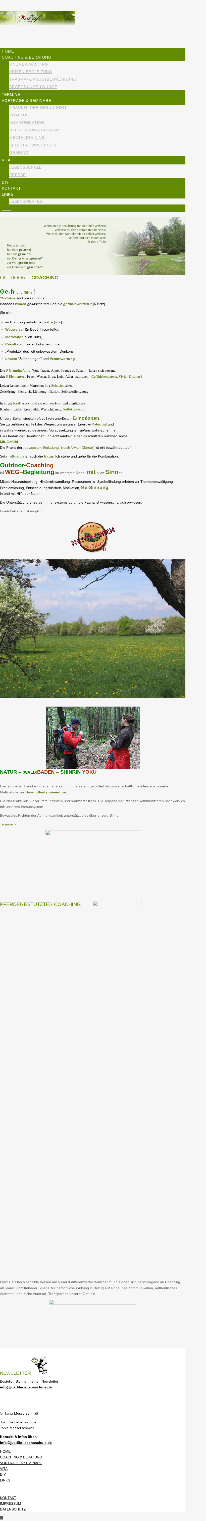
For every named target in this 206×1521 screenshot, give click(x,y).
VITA (4, 1469)
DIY (3, 1474)
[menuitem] (93, 51)
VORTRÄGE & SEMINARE (21, 1463)
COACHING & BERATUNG (21, 1457)
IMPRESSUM (10, 1503)
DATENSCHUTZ (13, 1509)
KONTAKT (8, 1498)
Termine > (8, 824)
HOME (5, 1451)
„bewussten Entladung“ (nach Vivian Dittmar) (58, 448)
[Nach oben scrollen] (1, 1518)
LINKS (5, 1480)
